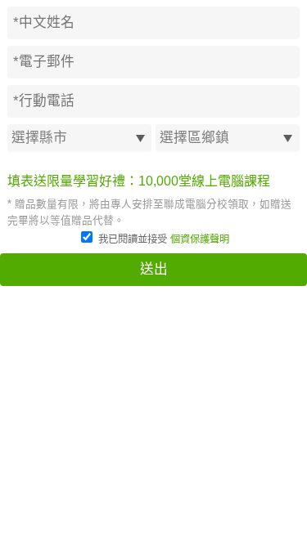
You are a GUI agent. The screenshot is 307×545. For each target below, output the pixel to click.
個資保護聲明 (199, 239)
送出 (154, 269)
